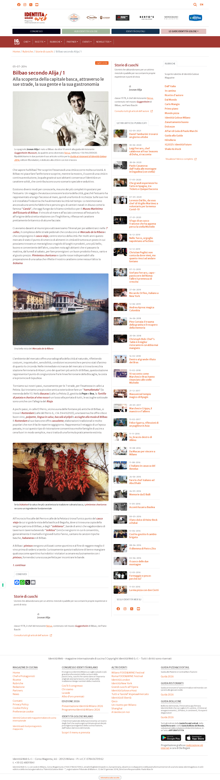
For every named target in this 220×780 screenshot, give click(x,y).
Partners (18, 690)
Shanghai (116, 708)
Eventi (86, 41)
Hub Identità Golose (86, 31)
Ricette (39, 41)
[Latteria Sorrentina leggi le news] (195, 17)
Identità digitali (135, 31)
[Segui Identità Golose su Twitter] (31, 4)
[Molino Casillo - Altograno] (98, 17)
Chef (26, 41)
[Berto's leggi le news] (147, 17)
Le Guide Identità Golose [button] (183, 31)
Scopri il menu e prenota (76, 732)
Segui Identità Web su (129, 599)
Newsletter (103, 41)
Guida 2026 (167, 676)
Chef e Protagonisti (24, 676)
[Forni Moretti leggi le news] (122, 17)
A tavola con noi (120, 712)
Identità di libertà (121, 697)
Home (16, 51)
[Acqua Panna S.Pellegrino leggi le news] (74, 17)
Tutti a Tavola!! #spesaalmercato (130, 694)
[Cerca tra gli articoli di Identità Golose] (195, 4)
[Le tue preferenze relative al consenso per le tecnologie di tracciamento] (3, 585)
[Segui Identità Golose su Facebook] (19, 4)
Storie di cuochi (44, 51)
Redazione (19, 686)
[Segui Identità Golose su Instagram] (25, 4)
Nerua (67, 153)
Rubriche (55, 41)
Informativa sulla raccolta (110, 778)
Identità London (120, 679)
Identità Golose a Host (124, 690)
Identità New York (121, 683)
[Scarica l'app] (171, 738)
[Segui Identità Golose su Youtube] (37, 4)
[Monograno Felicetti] (171, 17)
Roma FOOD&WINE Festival (127, 676)
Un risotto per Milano (123, 704)
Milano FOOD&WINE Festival (127, 672)
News (16, 694)
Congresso (36, 31)
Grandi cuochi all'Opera (124, 686)
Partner (71, 41)
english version (101, 63)
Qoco (114, 701)
